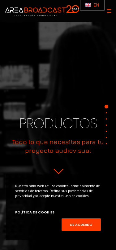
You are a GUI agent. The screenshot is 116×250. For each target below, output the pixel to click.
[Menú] (107, 11)
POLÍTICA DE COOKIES (34, 212)
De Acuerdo (81, 224)
